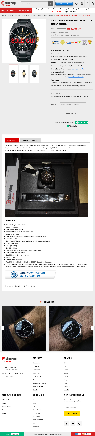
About (49, 9)
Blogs (66, 12)
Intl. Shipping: (56, 93)
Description (11, 140)
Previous (4, 41)
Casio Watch (36, 363)
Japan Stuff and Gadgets (39, 383)
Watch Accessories (38, 380)
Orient (66, 373)
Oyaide (66, 376)
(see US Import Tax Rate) (76, 77)
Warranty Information (30, 140)
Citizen (66, 370)
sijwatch (49, 301)
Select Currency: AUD (63, 4)
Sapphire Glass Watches (45, 15)
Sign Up (9, 406)
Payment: (55, 104)
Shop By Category (14, 15)
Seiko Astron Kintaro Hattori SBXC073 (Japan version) (73, 15)
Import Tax (72, 12)
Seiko (65, 363)
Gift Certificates (6, 400)
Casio (65, 366)
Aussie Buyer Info (65, 9)
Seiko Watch (36, 373)
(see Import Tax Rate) (79, 69)
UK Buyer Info (87, 9)
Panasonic (67, 386)
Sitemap (4, 413)
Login (3, 406)
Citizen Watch (36, 366)
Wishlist (4, 403)
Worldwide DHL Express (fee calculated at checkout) (71, 96)
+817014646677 (10, 367)
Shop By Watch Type (28, 15)
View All (35, 390)
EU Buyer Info (77, 9)
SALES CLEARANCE (56, 12)
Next (44, 41)
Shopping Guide (41, 9)
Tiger (65, 383)
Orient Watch (36, 370)
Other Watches (37, 376)
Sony (65, 380)
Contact (55, 9)
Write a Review (75, 35)
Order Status (5, 410)
